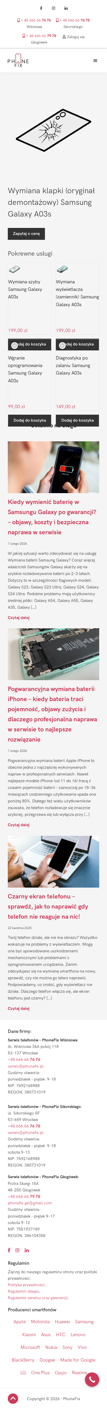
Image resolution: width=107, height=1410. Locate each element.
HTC (60, 1334)
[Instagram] (53, 8)
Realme (79, 1373)
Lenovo (78, 1334)
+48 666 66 (24, 1059)
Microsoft (30, 1347)
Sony (67, 1347)
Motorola (40, 1322)
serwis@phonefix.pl (25, 1066)
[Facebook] (41, 8)
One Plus (40, 1373)
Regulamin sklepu (23, 1291)
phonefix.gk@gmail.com (30, 1203)
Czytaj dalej (18, 617)
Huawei (62, 1322)
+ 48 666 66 (35, 20)
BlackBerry (23, 1360)
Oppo (61, 1373)
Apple (20, 1322)
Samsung (84, 1322)
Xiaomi (29, 1334)
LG (23, 1373)
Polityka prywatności (26, 1285)
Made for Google (77, 1360)
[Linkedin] (66, 8)
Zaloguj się (75, 37)
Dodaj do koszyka (30, 420)
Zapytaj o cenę (26, 233)
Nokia (51, 1347)
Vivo (82, 1347)
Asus (46, 1334)
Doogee (47, 1360)
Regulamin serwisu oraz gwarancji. (38, 1298)
